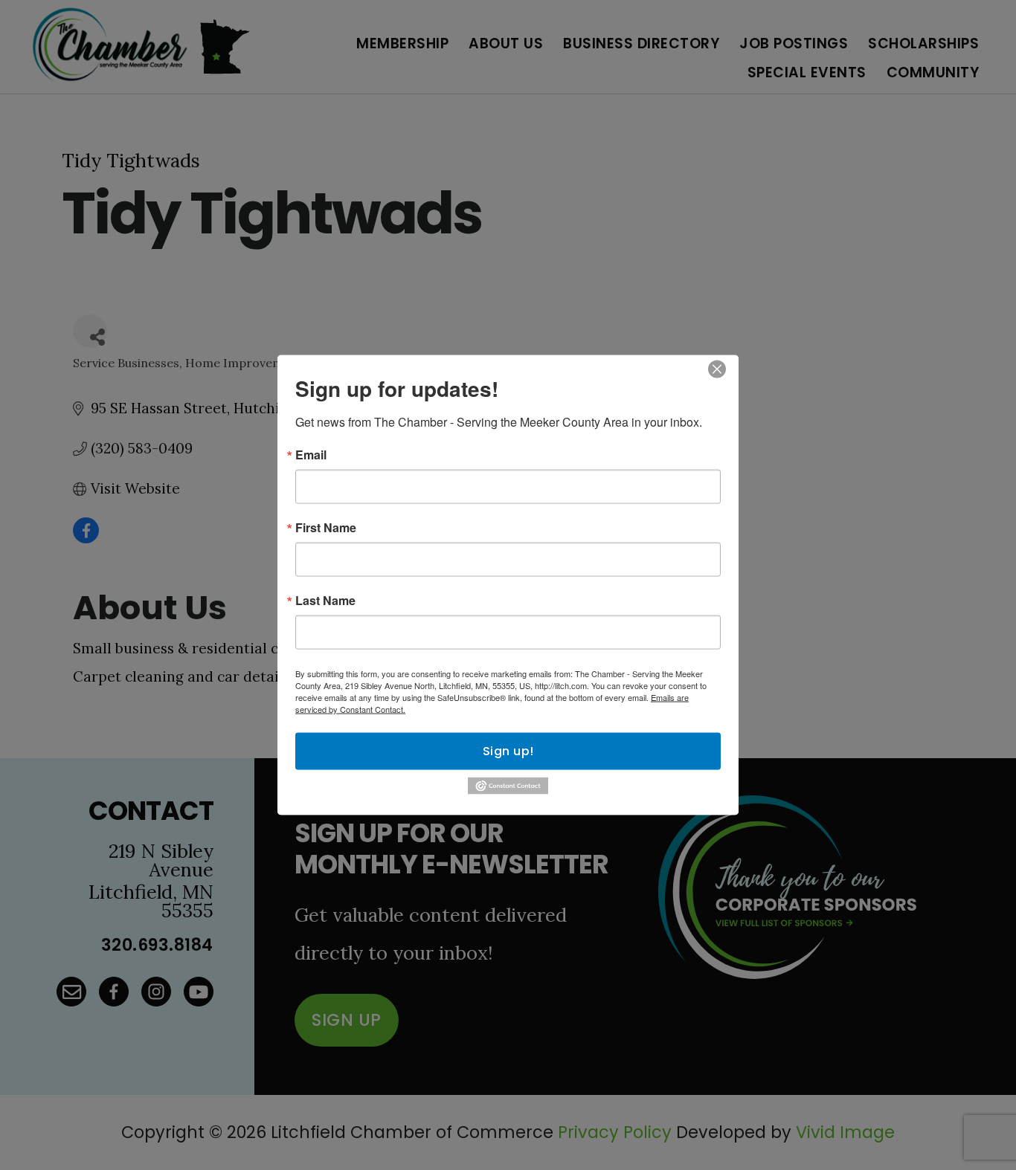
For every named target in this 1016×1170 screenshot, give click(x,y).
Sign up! (508, 751)
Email (311, 455)
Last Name (325, 601)
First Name (325, 528)
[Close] (717, 369)
